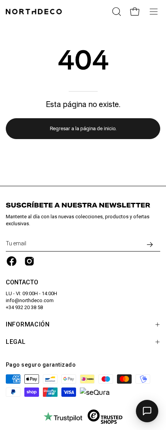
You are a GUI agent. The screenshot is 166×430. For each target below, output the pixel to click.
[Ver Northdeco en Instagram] (29, 261)
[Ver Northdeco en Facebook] (11, 261)
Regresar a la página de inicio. (83, 128)
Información (28, 324)
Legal (16, 341)
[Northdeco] (35, 11)
